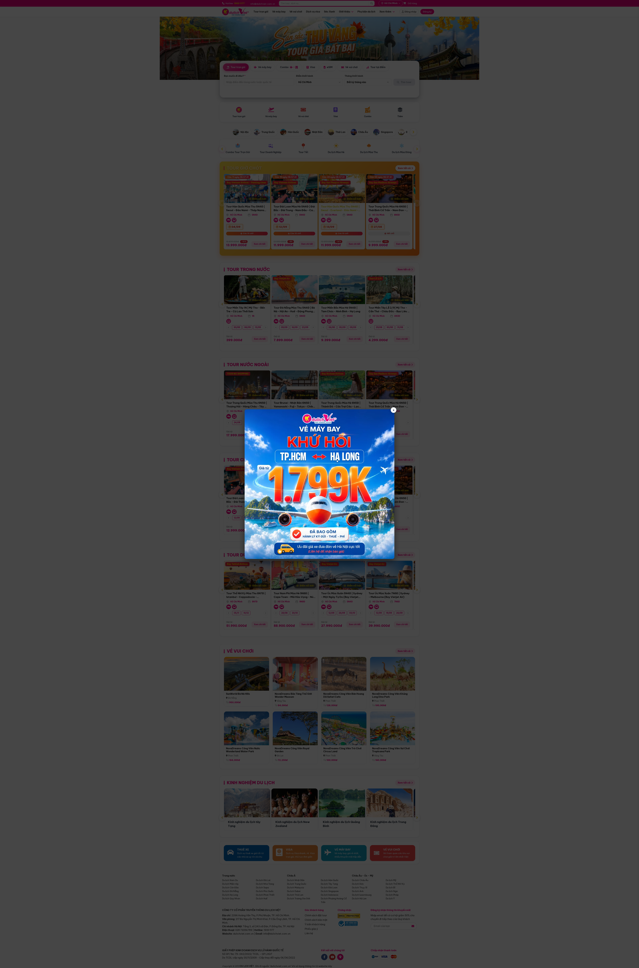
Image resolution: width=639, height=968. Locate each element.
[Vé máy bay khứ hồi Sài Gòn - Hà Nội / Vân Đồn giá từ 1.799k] (319, 484)
